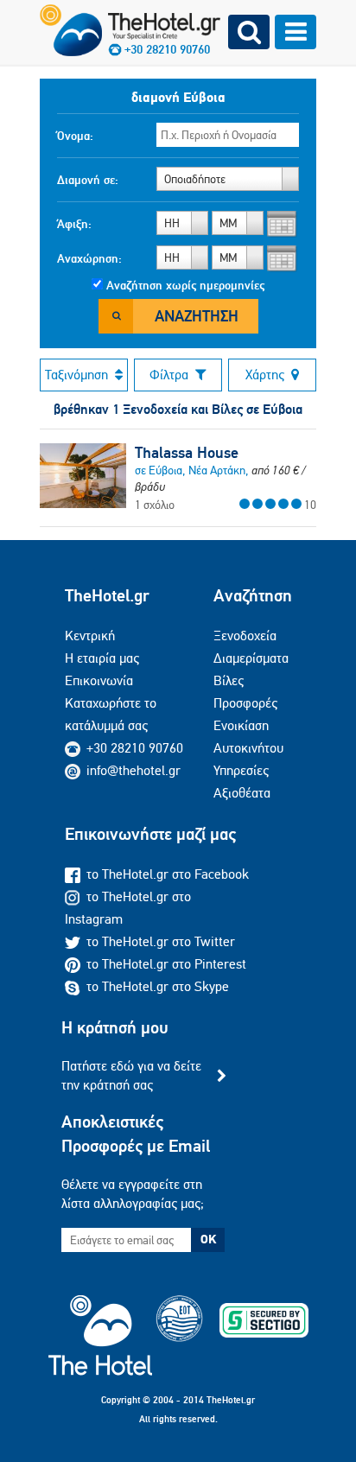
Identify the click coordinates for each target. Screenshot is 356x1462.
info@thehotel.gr (133, 770)
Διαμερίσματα (251, 658)
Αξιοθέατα (241, 793)
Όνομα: (75, 135)
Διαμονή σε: (87, 180)
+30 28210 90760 (134, 748)
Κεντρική (90, 635)
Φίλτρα (168, 374)
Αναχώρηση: (89, 258)
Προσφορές (245, 703)
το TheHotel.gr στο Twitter (160, 941)
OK (208, 1239)
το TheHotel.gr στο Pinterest (166, 964)
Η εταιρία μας (102, 658)
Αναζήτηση (196, 316)
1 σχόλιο (155, 504)
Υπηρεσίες (241, 770)
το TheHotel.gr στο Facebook (167, 874)
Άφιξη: (74, 224)
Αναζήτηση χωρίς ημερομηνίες (185, 285)
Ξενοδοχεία (245, 635)
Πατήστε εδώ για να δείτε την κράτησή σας (131, 1075)
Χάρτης (264, 374)
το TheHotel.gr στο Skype (157, 986)
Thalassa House (186, 452)
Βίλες (228, 680)
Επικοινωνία (99, 680)
